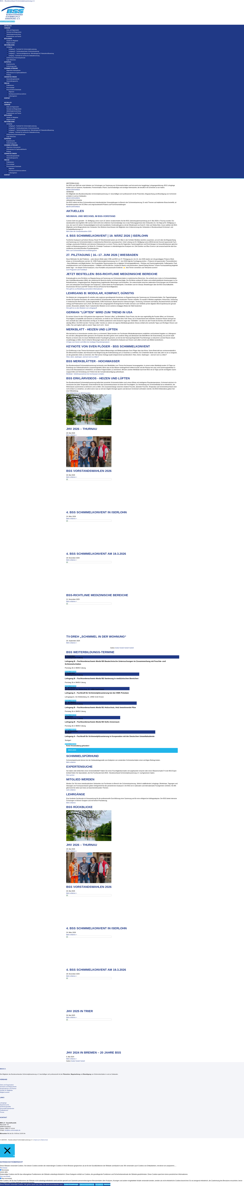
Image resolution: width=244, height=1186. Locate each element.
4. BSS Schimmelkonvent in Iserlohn (96, 512)
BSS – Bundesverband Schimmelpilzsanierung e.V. (17, 1)
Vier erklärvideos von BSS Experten (78, 393)
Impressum (37, 1140)
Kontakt (7, 98)
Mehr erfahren (71, 762)
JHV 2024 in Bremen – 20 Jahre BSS (93, 1052)
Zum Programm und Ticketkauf (76, 270)
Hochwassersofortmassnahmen (17, 94)
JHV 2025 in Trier (79, 1011)
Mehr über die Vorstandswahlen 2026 (79, 231)
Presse (2, 1112)
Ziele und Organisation (12, 30)
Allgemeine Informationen (13, 70)
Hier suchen (70, 775)
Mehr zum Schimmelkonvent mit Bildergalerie (81, 250)
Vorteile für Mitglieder (6, 1090)
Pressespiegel (10, 87)
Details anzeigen (70, 671)
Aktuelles (8, 102)
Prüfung (8, 151)
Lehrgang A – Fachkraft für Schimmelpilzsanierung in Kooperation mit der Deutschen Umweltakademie (110, 736)
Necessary (5, 1170)
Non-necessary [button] (5, 1176)
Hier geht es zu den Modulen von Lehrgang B (81, 308)
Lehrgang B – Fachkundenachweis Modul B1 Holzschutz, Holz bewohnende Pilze (100, 707)
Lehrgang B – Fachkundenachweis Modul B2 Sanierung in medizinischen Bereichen (101, 678)
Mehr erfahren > (71, 435)
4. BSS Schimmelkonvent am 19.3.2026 (96, 553)
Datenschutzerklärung (86, 1184)
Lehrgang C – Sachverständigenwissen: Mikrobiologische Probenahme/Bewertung (31, 53)
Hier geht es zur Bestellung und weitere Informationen (84, 289)
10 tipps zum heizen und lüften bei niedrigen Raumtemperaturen (88, 342)
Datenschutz (44, 1140)
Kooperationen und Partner (13, 36)
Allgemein (11, 91)
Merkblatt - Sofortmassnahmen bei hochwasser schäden (85, 374)
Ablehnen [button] (107, 1184)
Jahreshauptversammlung (13, 34)
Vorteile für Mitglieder (12, 40)
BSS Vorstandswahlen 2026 (89, 471)
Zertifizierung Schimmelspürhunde (15, 57)
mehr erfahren (71, 790)
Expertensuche (10, 64)
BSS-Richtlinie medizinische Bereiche (97, 595)
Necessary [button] (3, 1168)
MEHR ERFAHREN (73, 190)
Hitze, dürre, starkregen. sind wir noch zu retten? (82, 357)
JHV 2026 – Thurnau (81, 429)
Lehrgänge (9, 47)
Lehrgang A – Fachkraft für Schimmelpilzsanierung (23, 49)
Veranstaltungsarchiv (12, 81)
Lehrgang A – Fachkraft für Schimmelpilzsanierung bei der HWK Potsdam (97, 693)
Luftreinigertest (13, 96)
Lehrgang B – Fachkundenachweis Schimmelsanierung (24, 51)
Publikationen (10, 85)
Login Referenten (11, 60)
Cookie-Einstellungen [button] (71, 1184)
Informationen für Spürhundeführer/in (16, 72)
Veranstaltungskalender (12, 79)
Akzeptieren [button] (99, 1184)
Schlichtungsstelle (11, 143)
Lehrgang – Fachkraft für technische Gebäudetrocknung (24, 55)
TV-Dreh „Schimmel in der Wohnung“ (96, 636)
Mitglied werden (10, 119)
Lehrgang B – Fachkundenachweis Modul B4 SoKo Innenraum (92, 722)
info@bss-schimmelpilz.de (12, 1130)
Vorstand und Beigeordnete (13, 32)
